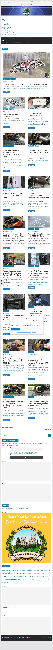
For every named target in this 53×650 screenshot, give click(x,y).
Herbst (21, 573)
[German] (48, 429)
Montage (14, 576)
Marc (12, 81)
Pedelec (27, 576)
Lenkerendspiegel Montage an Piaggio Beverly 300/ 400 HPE (25, 84)
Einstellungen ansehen (36, 329)
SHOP (27, 42)
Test (22, 580)
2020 (13, 570)
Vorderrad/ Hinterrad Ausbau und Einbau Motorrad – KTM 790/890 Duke (12, 153)
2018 (7, 570)
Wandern (48, 580)
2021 (15, 570)
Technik (8, 42)
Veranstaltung (37, 580)
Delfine (38, 570)
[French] (46, 429)
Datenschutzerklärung (27, 332)
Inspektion (29, 573)
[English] (45, 429)
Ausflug (22, 570)
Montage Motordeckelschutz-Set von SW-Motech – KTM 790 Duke (38, 195)
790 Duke (3, 570)
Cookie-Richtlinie (20, 332)
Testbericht (26, 580)
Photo (31, 577)
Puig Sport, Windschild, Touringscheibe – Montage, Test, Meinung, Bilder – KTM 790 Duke (13, 360)
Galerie (10, 573)
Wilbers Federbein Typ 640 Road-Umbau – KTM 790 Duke (13, 195)
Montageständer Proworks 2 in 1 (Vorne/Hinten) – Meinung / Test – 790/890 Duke (13, 405)
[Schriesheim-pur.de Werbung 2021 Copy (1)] (26, 514)
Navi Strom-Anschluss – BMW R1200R (11, 115)
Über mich (8, 39)
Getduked (16, 573)
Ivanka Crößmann (36, 573)
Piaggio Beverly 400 (12, 79)
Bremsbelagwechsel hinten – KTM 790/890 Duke (39, 114)
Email (11, 447)
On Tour (33, 39)
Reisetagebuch (44, 576)
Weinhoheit (5, 582)
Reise (38, 576)
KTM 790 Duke (31, 108)
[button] (41, 318)
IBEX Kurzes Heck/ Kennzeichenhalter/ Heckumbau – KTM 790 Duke (39, 314)
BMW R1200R (6, 109)
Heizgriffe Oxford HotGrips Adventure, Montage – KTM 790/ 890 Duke (38, 273)
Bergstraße (26, 570)
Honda (24, 573)
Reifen (36, 576)
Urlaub (30, 580)
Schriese (3, 579)
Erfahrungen (42, 570)
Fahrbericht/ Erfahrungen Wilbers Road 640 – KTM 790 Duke (38, 152)
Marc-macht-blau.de (6, 24)
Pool (34, 576)
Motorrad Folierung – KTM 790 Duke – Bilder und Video (13, 235)
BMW (35, 570)
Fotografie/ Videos (18, 42)
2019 (10, 570)
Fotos (5, 573)
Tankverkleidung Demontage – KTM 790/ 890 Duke (39, 235)
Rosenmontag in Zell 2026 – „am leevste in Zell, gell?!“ (33, 2)
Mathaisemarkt (9, 576)
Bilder (31, 570)
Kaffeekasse (22, 508)
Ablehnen (25, 329)
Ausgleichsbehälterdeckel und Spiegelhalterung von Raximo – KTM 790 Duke (12, 273)
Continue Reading (30, 88)
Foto (3, 573)
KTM (42, 573)
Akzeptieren (15, 329)
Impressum (34, 332)
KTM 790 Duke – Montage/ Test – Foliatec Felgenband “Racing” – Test (38, 404)
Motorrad (17, 39)
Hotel (26, 573)
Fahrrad (25, 39)
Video (41, 580)
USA (33, 580)
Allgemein (40, 39)
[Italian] (49, 429)
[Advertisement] (26, 471)
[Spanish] (50, 429)
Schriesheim (10, 579)
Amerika (19, 570)
